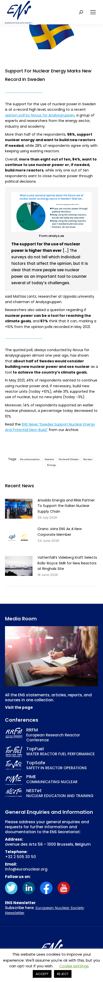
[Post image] (18, 509)
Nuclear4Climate (69, 459)
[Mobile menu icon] (93, 12)
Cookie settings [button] (74, 966)
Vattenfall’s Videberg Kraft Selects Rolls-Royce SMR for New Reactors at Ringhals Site (67, 563)
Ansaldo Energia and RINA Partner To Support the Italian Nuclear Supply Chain (66, 506)
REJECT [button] (62, 974)
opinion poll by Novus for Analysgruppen (39, 115)
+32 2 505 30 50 (20, 856)
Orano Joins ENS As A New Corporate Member (60, 531)
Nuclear (87, 459)
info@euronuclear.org (26, 869)
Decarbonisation (30, 459)
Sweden (49, 459)
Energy (51, 465)
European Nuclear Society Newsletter (44, 910)
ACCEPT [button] (42, 974)
